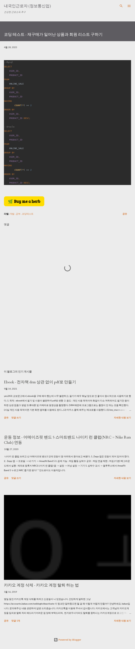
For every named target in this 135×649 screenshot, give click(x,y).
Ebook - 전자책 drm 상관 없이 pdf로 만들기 (40, 381)
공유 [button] (124, 213)
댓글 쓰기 (16, 417)
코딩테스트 (27, 213)
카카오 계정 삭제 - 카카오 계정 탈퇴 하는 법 (41, 585)
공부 (18, 213)
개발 (12, 213)
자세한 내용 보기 (122, 417)
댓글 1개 (15, 620)
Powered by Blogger (69, 639)
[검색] (121, 6)
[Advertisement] (67, 336)
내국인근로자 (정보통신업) (27, 5)
